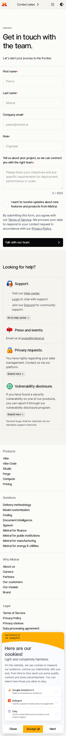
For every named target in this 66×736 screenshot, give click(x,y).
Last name (10, 93)
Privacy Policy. (42, 228)
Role (6, 136)
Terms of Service (19, 220)
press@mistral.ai (32, 338)
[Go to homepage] (4, 4)
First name (10, 71)
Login (16, 299)
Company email (13, 114)
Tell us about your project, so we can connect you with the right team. (32, 160)
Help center (32, 293)
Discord (29, 305)
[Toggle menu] (52, 4)
